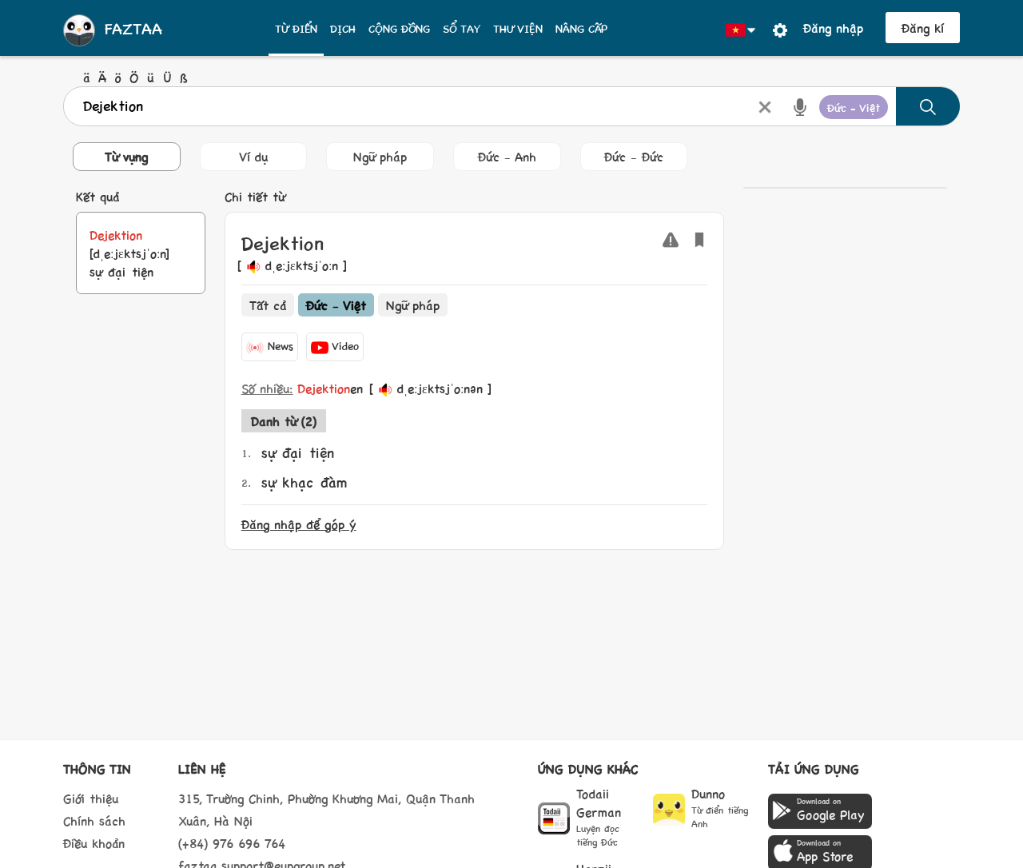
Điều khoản (94, 843)
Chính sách (94, 820)
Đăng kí (923, 27)
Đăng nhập (833, 27)
